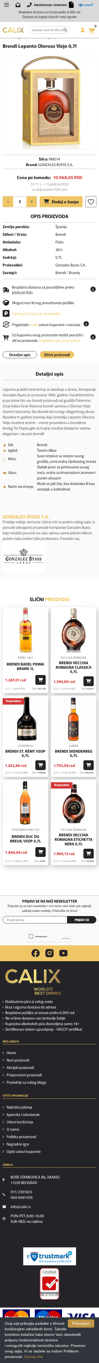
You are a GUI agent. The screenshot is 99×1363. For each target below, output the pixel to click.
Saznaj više (33, 1357)
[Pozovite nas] (29, 5)
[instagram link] (49, 953)
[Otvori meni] (7, 5)
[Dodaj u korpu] (40, 680)
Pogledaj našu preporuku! (59, 340)
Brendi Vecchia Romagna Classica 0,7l (73, 667)
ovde (34, 324)
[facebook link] (35, 953)
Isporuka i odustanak (23, 1114)
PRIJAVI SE (82, 919)
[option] (49, 102)
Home (11, 1052)
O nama (13, 1129)
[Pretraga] (65, 30)
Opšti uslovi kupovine (24, 1151)
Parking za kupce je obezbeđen (36, 313)
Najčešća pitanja (19, 1107)
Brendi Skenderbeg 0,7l (73, 753)
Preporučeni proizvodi (24, 1074)
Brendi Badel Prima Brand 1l (25, 666)
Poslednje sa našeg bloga (26, 1082)
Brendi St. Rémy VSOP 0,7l (25, 753)
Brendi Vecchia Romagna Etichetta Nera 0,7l (73, 839)
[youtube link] (63, 953)
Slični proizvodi (57, 354)
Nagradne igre (18, 1144)
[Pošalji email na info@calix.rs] (18, 5)
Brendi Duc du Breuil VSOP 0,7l (25, 838)
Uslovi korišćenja (20, 1121)
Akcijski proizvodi (20, 1067)
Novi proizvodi (18, 1060)
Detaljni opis (19, 354)
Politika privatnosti (21, 1136)
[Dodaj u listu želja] (90, 201)
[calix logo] (33, 984)
